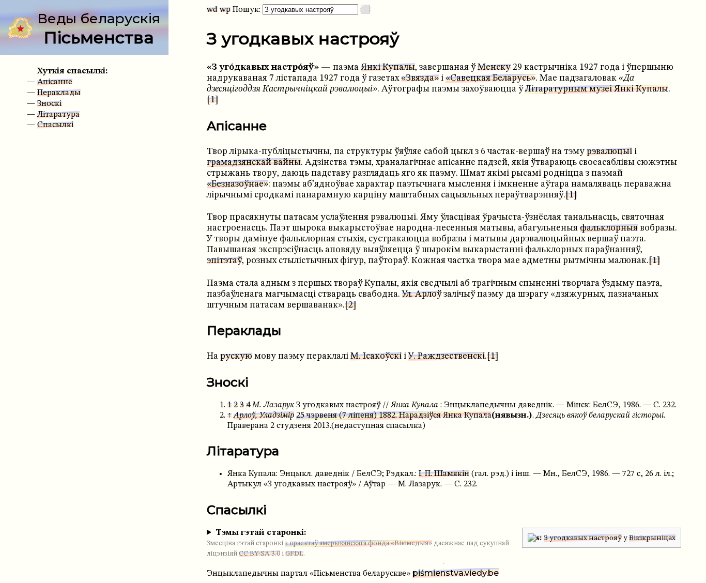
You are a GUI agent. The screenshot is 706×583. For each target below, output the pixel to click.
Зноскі (49, 104)
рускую (236, 356)
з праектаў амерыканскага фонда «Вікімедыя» (358, 543)
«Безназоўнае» (237, 184)
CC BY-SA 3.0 (259, 553)
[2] (350, 305)
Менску (494, 67)
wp (225, 10)
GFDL (294, 553)
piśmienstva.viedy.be (455, 573)
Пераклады (59, 93)
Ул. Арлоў (421, 294)
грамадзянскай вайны (254, 162)
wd (212, 10)
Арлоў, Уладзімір (264, 415)
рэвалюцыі (609, 151)
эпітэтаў (224, 260)
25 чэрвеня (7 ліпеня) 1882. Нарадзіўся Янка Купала (394, 415)
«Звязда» (420, 78)
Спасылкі (55, 125)
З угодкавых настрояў (583, 538)
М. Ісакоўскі (376, 356)
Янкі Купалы (388, 67)
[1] (212, 100)
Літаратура (58, 115)
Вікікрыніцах (652, 538)
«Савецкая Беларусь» (490, 78)
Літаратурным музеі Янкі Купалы (596, 89)
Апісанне (54, 82)
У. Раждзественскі (446, 356)
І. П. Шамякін (444, 474)
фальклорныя (609, 228)
